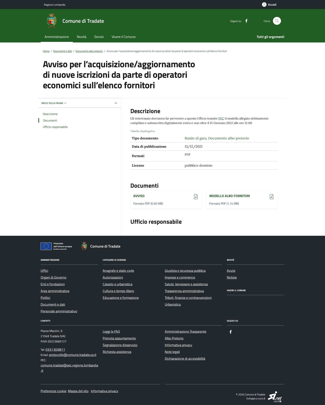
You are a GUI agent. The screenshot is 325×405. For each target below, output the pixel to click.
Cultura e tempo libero (118, 290)
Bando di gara (195, 138)
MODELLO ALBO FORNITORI (229, 196)
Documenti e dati (53, 304)
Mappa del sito (78, 391)
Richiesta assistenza (117, 351)
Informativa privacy (178, 345)
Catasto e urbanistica (117, 284)
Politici (45, 297)
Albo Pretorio (174, 338)
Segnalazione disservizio (120, 345)
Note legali (172, 351)
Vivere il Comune (124, 36)
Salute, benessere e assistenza (186, 284)
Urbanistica (173, 304)
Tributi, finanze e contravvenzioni (188, 297)
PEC (221, 118)
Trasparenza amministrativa (184, 290)
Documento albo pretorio (228, 138)
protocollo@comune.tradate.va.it (72, 354)
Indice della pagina (52, 103)
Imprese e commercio (180, 277)
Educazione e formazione (121, 297)
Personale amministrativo (59, 311)
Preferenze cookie (53, 391)
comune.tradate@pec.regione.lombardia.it (69, 368)
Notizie (232, 277)
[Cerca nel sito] (277, 21)
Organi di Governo (53, 277)
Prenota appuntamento (119, 338)
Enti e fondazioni (53, 284)
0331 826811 (55, 349)
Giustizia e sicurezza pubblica (185, 270)
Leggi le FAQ (111, 331)
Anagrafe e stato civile (118, 270)
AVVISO (143, 196)
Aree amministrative (55, 290)
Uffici (44, 270)
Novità (81, 36)
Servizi (99, 36)
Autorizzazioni (113, 277)
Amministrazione (57, 36)
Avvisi (231, 270)
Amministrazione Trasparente (185, 331)
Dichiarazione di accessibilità (185, 358)
